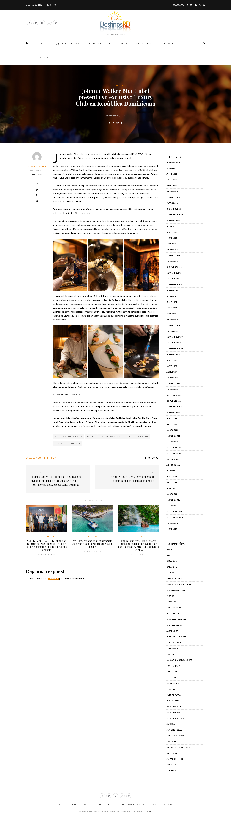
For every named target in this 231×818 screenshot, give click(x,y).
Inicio (44, 43)
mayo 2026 (171, 180)
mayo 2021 (171, 482)
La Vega (170, 654)
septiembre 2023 (174, 348)
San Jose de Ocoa (175, 735)
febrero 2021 (173, 500)
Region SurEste (174, 712)
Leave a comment (38, 458)
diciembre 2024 (174, 267)
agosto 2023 (173, 354)
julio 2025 (171, 226)
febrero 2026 (173, 197)
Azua (169, 549)
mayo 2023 (171, 366)
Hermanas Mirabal (176, 619)
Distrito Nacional (176, 590)
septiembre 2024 (174, 284)
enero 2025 (172, 261)
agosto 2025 (173, 220)
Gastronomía (115, 86)
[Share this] (110, 122)
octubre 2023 (173, 343)
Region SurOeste (175, 718)
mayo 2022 (171, 424)
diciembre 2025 (174, 209)
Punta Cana (172, 701)
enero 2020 (172, 523)
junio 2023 (171, 360)
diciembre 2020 (174, 511)
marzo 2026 (172, 191)
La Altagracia (174, 642)
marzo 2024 (172, 319)
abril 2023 (171, 372)
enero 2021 (172, 505)
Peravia (170, 689)
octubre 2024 (173, 278)
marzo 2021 (172, 494)
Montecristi (173, 671)
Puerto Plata (173, 695)
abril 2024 (171, 313)
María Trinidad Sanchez (179, 660)
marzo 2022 (172, 430)
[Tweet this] (114, 122)
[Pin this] (121, 122)
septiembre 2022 (174, 407)
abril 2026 (171, 185)
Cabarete (171, 567)
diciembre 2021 (174, 447)
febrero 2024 (173, 325)
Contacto (47, 57)
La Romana (172, 648)
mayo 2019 (171, 529)
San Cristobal (174, 730)
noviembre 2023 (174, 337)
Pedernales (172, 683)
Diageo (91, 437)
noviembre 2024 (174, 273)
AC (150, 811)
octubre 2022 (173, 401)
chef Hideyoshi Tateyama (68, 437)
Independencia (174, 625)
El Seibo (170, 596)
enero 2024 (172, 331)
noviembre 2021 (174, 453)
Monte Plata (173, 666)
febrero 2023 (173, 383)
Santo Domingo (174, 759)
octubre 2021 (173, 459)
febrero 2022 (173, 436)
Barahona (172, 561)
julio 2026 (171, 168)
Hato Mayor (172, 613)
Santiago (171, 753)
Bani (168, 555)
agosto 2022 (173, 412)
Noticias (165, 43)
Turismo (51, 5)
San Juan (171, 741)
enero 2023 (172, 389)
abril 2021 (171, 488)
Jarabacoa (172, 631)
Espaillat (171, 602)
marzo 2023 (172, 377)
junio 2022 (171, 418)
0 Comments (37, 170)
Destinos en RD (34, 5)
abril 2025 (171, 244)
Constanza (172, 572)
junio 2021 (171, 476)
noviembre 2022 (174, 395)
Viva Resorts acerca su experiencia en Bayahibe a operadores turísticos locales (92, 543)
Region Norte (173, 706)
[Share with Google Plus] (117, 122)
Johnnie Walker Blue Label (115, 437)
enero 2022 (172, 441)
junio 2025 (171, 232)
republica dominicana (67, 443)
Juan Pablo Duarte (176, 637)
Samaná (170, 724)
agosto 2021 (173, 465)
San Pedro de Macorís (178, 747)
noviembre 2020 (174, 517)
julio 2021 (171, 471)
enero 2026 (172, 203)
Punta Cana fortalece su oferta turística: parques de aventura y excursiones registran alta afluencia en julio (138, 545)
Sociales (171, 765)
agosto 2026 (173, 162)
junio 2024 (171, 302)
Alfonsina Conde (37, 166)
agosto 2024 (173, 290)
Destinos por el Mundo (178, 584)
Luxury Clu (142, 437)
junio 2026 (171, 174)
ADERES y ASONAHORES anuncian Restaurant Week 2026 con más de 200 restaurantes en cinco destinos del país (47, 545)
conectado (53, 578)
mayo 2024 (171, 308)
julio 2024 (171, 296)
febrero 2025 (173, 255)
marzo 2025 (172, 249)
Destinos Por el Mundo (135, 43)
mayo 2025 (171, 238)
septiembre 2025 (174, 214)
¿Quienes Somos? (67, 43)
